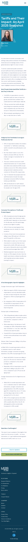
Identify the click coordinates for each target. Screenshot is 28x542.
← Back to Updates (14, 450)
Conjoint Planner (5, 496)
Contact (3, 508)
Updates (3, 505)
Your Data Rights (5, 521)
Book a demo (4, 490)
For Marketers (4, 485)
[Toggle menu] (25, 3)
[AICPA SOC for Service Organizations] (13, 535)
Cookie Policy (4, 516)
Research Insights (6, 14)
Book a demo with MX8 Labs (14, 454)
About (2, 503)
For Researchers (5, 483)
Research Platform (5, 481)
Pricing (2, 488)
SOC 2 (14, 531)
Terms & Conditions (6, 519)
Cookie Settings (14, 538)
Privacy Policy (4, 514)
